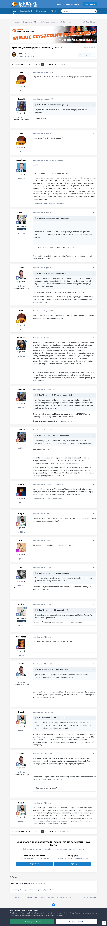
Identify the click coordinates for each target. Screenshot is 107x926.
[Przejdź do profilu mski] (21, 79)
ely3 (21, 212)
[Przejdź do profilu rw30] (21, 274)
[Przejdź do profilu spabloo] (21, 396)
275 (22, 559)
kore (24, 54)
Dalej (50, 64)
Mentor (21, 484)
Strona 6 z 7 (64, 64)
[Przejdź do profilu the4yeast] (21, 644)
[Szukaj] (95, 11)
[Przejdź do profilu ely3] (21, 219)
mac (21, 567)
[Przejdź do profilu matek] (21, 611)
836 (22, 503)
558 (22, 655)
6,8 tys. (22, 178)
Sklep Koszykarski (26, 11)
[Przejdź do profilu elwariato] (21, 345)
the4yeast (21, 637)
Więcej (53, 11)
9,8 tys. (22, 356)
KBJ (21, 540)
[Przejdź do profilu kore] (14, 54)
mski (21, 72)
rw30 (21, 267)
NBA (32, 56)
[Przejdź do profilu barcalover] (21, 167)
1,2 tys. (22, 532)
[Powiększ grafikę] (73, 545)
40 (22, 90)
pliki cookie (38, 913)
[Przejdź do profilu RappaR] (21, 106)
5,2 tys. (22, 586)
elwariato (21, 338)
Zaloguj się (73, 864)
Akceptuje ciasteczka (32, 922)
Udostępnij (71, 55)
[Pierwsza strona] (12, 64)
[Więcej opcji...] (94, 72)
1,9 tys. (22, 407)
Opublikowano (43, 72)
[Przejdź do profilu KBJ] (21, 547)
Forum (13, 11)
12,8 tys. (22, 233)
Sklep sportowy (41, 11)
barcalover (21, 160)
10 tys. (22, 625)
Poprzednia (19, 64)
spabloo (21, 389)
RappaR (21, 99)
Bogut (21, 513)
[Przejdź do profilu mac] (21, 574)
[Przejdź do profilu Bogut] (21, 521)
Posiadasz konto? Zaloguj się (68, 4)
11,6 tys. (22, 117)
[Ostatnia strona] (55, 64)
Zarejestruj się (90, 4)
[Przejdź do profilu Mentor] (21, 491)
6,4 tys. (22, 286)
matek (21, 604)
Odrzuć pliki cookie (76, 922)
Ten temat (87, 11)
